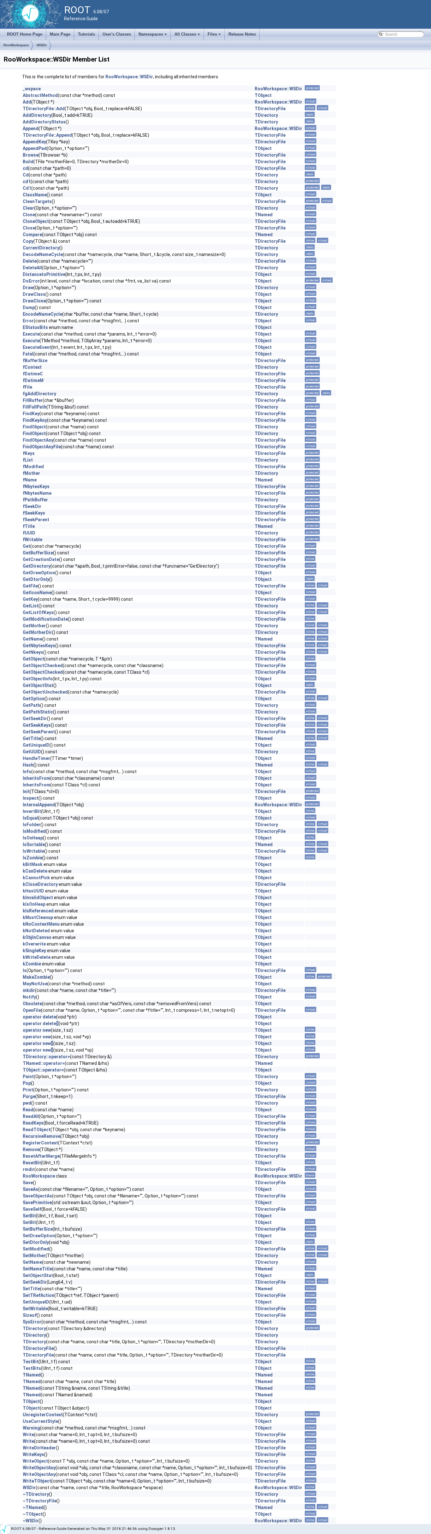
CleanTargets (37, 201)
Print (28, 1089)
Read (28, 1109)
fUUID (29, 532)
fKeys (29, 453)
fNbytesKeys (36, 486)
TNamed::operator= (44, 1063)
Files (215, 36)
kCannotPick (36, 877)
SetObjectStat (38, 1275)
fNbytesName (37, 493)
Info (27, 771)
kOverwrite (34, 943)
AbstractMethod (40, 95)
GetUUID (32, 751)
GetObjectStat (38, 685)
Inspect (30, 798)
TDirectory (266, 115)
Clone (29, 214)
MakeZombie (36, 977)
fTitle (29, 526)
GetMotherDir (37, 632)
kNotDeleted (36, 930)
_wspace (32, 88)
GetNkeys (33, 652)
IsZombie (32, 857)
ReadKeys (33, 1122)
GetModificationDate (45, 619)
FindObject (34, 426)
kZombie (32, 963)
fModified (33, 466)
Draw (28, 287)
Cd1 (27, 188)
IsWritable (33, 851)
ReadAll (31, 1116)
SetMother (34, 1255)
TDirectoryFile (270, 108)
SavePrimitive (37, 1202)
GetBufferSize (38, 552)
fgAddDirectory (39, 393)
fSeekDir (32, 506)
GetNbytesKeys (39, 645)
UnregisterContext (43, 1414)
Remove (31, 1149)
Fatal (28, 353)
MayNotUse (35, 983)
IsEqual (30, 818)
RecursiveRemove (41, 1136)
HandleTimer (36, 758)
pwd (27, 1103)
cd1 (27, 181)
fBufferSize (35, 360)
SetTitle (31, 1288)
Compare (32, 234)
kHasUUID (33, 890)
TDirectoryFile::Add (44, 108)
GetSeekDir (35, 718)
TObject (263, 95)
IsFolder (31, 824)
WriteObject (35, 1461)
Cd (26, 174)
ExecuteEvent (37, 347)
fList (28, 460)
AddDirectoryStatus (44, 121)
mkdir (29, 990)
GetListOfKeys (38, 612)
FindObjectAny (38, 440)
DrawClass (34, 294)
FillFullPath (34, 406)
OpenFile (32, 1010)
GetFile (30, 585)
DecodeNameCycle (43, 254)
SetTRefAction (38, 1295)
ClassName (35, 194)
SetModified (36, 1248)
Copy (28, 241)
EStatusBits (35, 327)
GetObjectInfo (38, 678)
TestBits (32, 1368)
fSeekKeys (34, 513)
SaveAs (30, 1189)
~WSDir (30, 1520)
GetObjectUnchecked (45, 692)
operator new (37, 1030)
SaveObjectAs (37, 1195)
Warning (31, 1427)
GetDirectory (36, 566)
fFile (27, 387)
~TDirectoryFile (39, 1500)
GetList (30, 605)
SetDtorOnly (36, 1242)
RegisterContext (40, 1142)
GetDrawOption (39, 572)
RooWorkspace (16, 45)
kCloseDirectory (40, 884)
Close (29, 227)
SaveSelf (32, 1209)
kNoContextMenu (41, 924)
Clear (28, 208)
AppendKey (34, 141)
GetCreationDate (41, 559)
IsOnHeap (33, 837)
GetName (32, 639)
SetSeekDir (35, 1282)
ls (25, 970)
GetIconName (37, 592)
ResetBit (32, 1162)
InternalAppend (39, 804)
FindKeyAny (35, 420)
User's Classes (117, 34)
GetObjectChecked (43, 665)
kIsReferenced (38, 910)
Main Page (60, 34)
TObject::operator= (43, 1069)
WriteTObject (37, 1480)
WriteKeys (33, 1454)
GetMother (34, 625)
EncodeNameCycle (42, 314)
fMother (31, 473)
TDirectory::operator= (46, 1056)
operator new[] (38, 1043)
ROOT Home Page (24, 34)
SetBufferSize (38, 1229)
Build (28, 161)
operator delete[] (41, 1023)
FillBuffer (33, 400)
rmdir (28, 1169)
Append (30, 128)
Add (27, 101)
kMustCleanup (38, 917)
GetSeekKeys (37, 725)
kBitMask (33, 864)
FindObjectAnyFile (42, 446)
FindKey (31, 413)
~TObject (33, 1514)
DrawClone (34, 300)
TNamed (264, 214)
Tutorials (86, 34)
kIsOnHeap (34, 904)
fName (30, 479)
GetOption (33, 698)
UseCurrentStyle (40, 1421)
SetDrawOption (39, 1235)
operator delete (39, 1016)
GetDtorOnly (36, 579)
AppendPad (35, 148)
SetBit (29, 1215)
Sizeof (30, 1315)
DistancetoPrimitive (44, 274)
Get (26, 546)
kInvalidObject (38, 897)
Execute (31, 334)
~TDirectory (36, 1494)
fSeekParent (36, 519)
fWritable (32, 539)
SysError (32, 1321)
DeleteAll (32, 267)
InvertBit (32, 811)
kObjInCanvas (37, 937)
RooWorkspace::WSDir (129, 76)
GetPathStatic (38, 711)
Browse (30, 155)
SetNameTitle (37, 1268)
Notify (29, 997)
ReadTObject (36, 1129)
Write (28, 1434)
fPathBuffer (35, 499)
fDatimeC (33, 373)
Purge (29, 1096)
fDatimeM (33, 380)
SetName (32, 1262)
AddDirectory (37, 115)
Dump (29, 307)
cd (25, 168)
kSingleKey (34, 950)
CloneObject (36, 221)
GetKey (30, 599)
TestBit (30, 1361)
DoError (31, 281)
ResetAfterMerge (41, 1156)
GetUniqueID (36, 745)
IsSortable (34, 844)
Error (28, 320)
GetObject (33, 658)
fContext (32, 367)
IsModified (34, 831)
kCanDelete (35, 871)
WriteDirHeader (39, 1447)
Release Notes (242, 34)
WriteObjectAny (39, 1467)
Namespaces (153, 36)
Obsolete (32, 1003)
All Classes (187, 36)
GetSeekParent (39, 731)
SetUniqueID (36, 1301)
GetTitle (31, 738)
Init (26, 791)
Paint (28, 1076)
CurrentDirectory (41, 247)
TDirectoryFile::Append (47, 135)
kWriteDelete (36, 957)
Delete (30, 261)
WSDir (42, 45)
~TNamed (33, 1507)
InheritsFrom (36, 778)
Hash (28, 764)
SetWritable (35, 1308)
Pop (27, 1083)
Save (28, 1182)
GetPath (31, 705)
